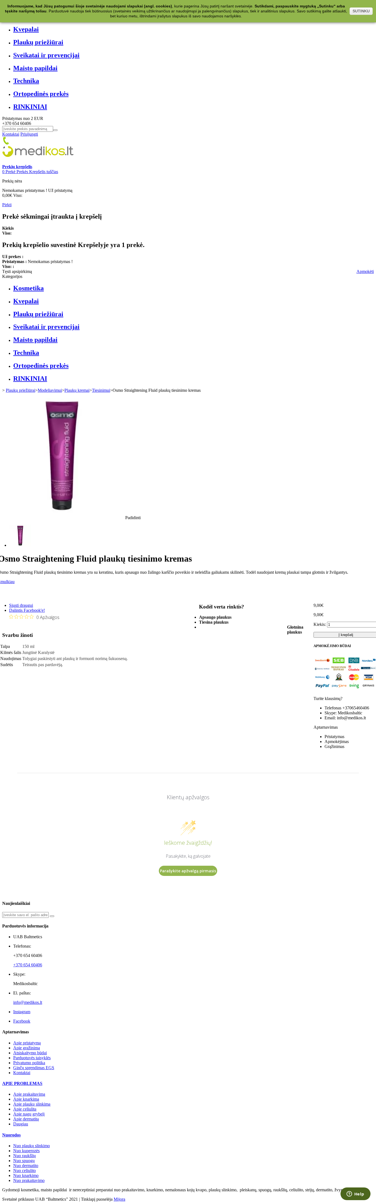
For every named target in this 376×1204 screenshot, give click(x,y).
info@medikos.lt (27, 1002)
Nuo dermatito (25, 1165)
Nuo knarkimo (26, 1175)
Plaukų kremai (76, 390)
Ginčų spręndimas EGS (33, 1067)
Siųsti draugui (21, 605)
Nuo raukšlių (24, 1155)
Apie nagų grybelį (29, 1114)
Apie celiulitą (24, 1109)
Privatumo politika (29, 1062)
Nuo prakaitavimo (29, 1180)
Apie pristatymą (27, 1043)
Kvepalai (26, 29)
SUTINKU (361, 11)
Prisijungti (29, 134)
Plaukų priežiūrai (38, 42)
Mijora (119, 1199)
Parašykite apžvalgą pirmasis (188, 870)
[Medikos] (38, 161)
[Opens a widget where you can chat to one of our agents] (355, 1194)
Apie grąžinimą (26, 1047)
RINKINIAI (30, 106)
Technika (26, 80)
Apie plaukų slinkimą (31, 1104)
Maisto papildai (35, 68)
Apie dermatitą (26, 1119)
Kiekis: (320, 624)
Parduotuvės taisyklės (32, 1057)
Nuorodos (11, 1135)
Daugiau (20, 1124)
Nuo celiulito (24, 1170)
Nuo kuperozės (26, 1150)
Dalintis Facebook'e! (27, 610)
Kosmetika (28, 288)
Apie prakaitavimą (29, 1094)
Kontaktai (10, 134)
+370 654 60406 (27, 964)
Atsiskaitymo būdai (30, 1052)
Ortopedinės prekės (41, 93)
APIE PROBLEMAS (22, 1083)
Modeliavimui (50, 390)
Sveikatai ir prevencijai (46, 55)
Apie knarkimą (26, 1099)
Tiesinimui (101, 390)
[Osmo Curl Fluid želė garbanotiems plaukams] (20, 545)
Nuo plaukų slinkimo (31, 1145)
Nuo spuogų (24, 1160)
